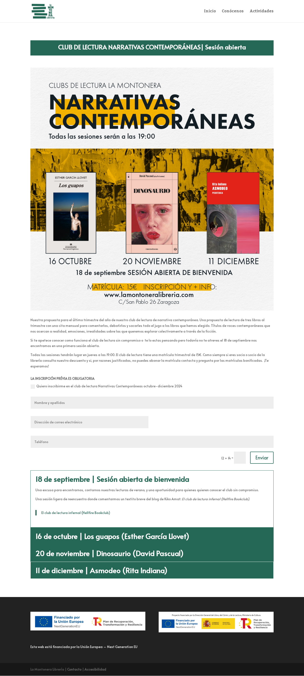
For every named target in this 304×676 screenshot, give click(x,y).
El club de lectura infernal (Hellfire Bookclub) (75, 512)
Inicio (210, 11)
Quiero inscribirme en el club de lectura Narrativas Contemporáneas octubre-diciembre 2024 (109, 386)
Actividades (262, 11)
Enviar (261, 457)
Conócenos (233, 11)
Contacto (74, 669)
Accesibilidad (95, 669)
